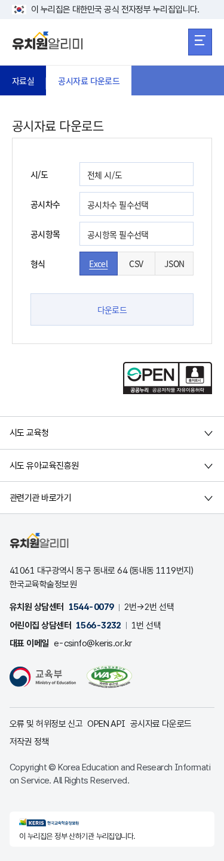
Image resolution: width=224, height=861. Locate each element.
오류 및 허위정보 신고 (46, 723)
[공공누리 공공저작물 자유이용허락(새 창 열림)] (167, 391)
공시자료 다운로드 (88, 80)
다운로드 (112, 309)
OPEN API (106, 723)
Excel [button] (98, 264)
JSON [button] (174, 264)
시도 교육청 (29, 433)
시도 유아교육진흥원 (44, 465)
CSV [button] (136, 264)
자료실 (23, 80)
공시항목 (45, 234)
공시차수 (45, 204)
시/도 (39, 174)
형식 (37, 264)
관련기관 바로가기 (40, 498)
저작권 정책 (29, 741)
